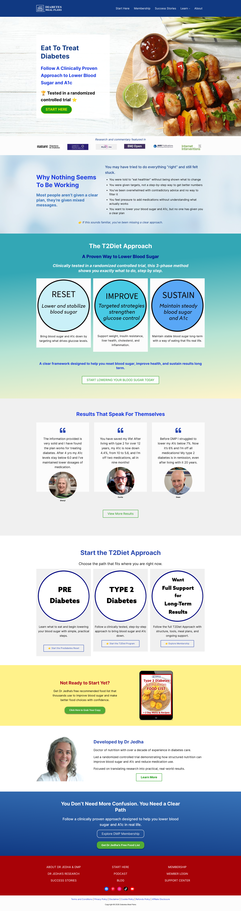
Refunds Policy (143, 899)
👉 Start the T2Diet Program (120, 643)
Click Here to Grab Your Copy (85, 710)
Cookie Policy (127, 899)
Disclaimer (114, 899)
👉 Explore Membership (177, 643)
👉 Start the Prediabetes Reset (63, 648)
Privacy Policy (100, 899)
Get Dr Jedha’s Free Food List (120, 845)
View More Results (121, 513)
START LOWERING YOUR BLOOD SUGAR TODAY (120, 380)
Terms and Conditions (82, 899)
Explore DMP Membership (120, 834)
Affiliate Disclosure (161, 899)
